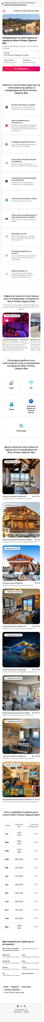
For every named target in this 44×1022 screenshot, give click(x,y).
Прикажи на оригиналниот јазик (15, 5)
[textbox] (12, 62)
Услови (26, 1012)
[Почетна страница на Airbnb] (4, 11)
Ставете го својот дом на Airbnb (26, 11)
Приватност (18, 1012)
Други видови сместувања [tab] (31, 948)
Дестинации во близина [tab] (10, 948)
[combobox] (21, 55)
